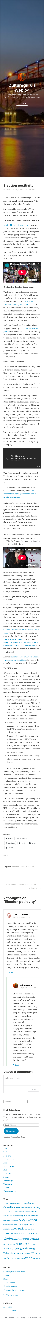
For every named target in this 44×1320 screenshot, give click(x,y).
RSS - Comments (10, 1310)
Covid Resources (10, 1286)
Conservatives (21, 1211)
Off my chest (34, 888)
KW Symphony (27, 1224)
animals (25, 1203)
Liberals (23, 866)
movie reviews (29, 1229)
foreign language (8, 1224)
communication (8, 1212)
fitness (28, 1220)
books (5, 1152)
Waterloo (8, 1258)
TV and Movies (9, 1282)
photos (26, 1238)
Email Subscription (11, 1110)
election (15, 866)
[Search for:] (15, 1101)
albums (19, 1203)
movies (8, 1233)
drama (26, 1215)
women (36, 1258)
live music (17, 1228)
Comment (33, 1089)
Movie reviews (9, 1166)
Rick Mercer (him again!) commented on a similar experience (19, 493)
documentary (18, 1216)
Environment (8, 1159)
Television (7, 1184)
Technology (8, 1180)
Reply (11, 972)
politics (31, 866)
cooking (33, 1211)
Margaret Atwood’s (12, 642)
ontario (33, 1233)
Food (5, 1163)
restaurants (23, 1244)
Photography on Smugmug (14, 1290)
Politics (8, 190)
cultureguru (26, 985)
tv (39, 1253)
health (16, 1224)
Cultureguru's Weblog (22, 88)
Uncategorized (9, 1191)
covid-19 (5, 1215)
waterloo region (20, 1258)
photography (12, 1238)
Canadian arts (11, 1207)
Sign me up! (11, 1131)
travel (35, 1253)
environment (8, 1220)
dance (11, 1215)
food (33, 1220)
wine (28, 1258)
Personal (7, 1173)
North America (25, 1234)
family (22, 1220)
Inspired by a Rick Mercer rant (16, 225)
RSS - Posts (7, 1307)
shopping (13, 1249)
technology (29, 1248)
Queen (6, 1244)
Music (5, 1170)
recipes (12, 1244)
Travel (6, 1187)
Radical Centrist (21, 914)
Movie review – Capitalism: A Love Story (20, 884)
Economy (7, 1156)
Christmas (28, 1208)
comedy (36, 1207)
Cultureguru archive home (14, 1271)
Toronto (27, 1253)
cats (22, 1208)
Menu (23, 103)
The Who (19, 1253)
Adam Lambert (9, 1203)
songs (19, 1248)
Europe (15, 1220)
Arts (5, 1149)
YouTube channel (10, 1295)
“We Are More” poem (12, 639)
